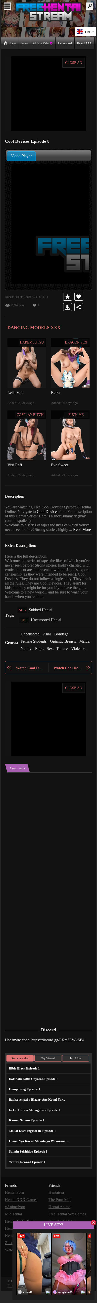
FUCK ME (76, 414)
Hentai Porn (15, 1207)
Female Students (35, 649)
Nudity (40, 656)
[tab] (21, 155)
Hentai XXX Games (21, 1214)
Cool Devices (61, 511)
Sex (64, 656)
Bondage (63, 642)
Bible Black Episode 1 (24, 1083)
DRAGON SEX (76, 342)
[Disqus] (48, 850)
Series (24, 42)
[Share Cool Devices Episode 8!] (79, 307)
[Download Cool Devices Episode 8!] (68, 307)
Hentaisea (56, 1207)
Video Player (21, 155)
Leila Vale (15, 392)
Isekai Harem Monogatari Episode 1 (33, 1124)
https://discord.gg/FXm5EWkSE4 (61, 1054)
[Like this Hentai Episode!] (79, 296)
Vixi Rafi (14, 464)
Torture (77, 656)
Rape (53, 656)
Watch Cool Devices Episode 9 (67, 683)
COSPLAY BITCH (30, 414)
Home (12, 42)
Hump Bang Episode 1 (24, 1104)
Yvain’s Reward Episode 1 (27, 1176)
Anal (48, 642)
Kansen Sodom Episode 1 (26, 1135)
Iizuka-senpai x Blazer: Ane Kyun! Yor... (35, 1114)
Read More (14, 533)
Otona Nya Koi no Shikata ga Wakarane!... (38, 1156)
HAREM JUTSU (32, 342)
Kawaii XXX (85, 42)
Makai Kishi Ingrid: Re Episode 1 (31, 1145)
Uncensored (65, 42)
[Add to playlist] (68, 296)
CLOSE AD (74, 63)
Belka (55, 392)
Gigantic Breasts (67, 649)
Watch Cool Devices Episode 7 (29, 683)
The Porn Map (60, 1214)
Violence (28, 663)
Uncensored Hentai (47, 628)
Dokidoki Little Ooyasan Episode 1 (32, 1093)
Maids (26, 656)
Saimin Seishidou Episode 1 (28, 1166)
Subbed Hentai (41, 618)
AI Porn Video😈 (43, 42)
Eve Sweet (60, 464)
